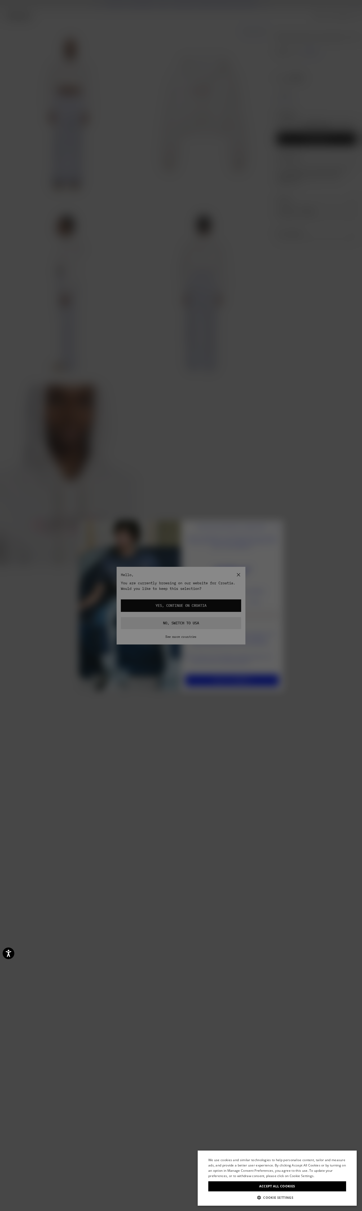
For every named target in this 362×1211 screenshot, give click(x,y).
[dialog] (277, 1178)
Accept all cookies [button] (277, 1186)
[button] (277, 1197)
